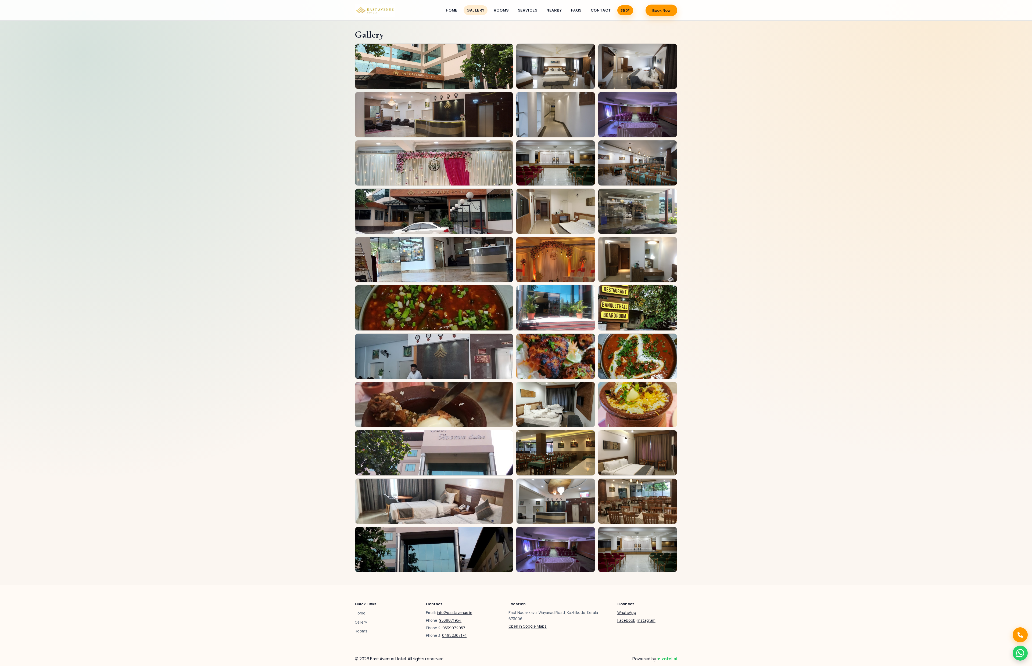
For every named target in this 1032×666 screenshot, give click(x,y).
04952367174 (454, 635)
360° (625, 10)
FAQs (576, 10)
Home (451, 10)
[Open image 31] (434, 549)
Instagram (646, 620)
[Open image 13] (434, 259)
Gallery (476, 10)
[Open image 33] (637, 549)
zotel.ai (669, 659)
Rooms (501, 10)
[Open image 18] (637, 308)
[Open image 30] (637, 501)
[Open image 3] (637, 66)
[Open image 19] (434, 356)
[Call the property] (1020, 634)
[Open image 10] (434, 211)
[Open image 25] (434, 453)
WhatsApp (626, 612)
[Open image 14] (555, 259)
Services (527, 10)
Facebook (626, 620)
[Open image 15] (637, 259)
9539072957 (453, 627)
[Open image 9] (637, 163)
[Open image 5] (555, 114)
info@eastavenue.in (454, 612)
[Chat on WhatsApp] (1020, 653)
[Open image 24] (637, 404)
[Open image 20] (555, 356)
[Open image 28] (434, 501)
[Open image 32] (555, 549)
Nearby (554, 10)
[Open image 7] (434, 163)
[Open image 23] (555, 404)
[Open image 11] (555, 211)
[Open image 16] (434, 308)
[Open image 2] (555, 66)
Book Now (661, 10)
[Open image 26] (555, 453)
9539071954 (450, 620)
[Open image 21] (637, 356)
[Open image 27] (637, 453)
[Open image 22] (434, 404)
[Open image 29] (555, 501)
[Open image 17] (555, 308)
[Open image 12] (637, 211)
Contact (601, 10)
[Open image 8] (555, 163)
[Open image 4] (434, 114)
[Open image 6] (637, 114)
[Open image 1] (434, 66)
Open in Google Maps (527, 626)
